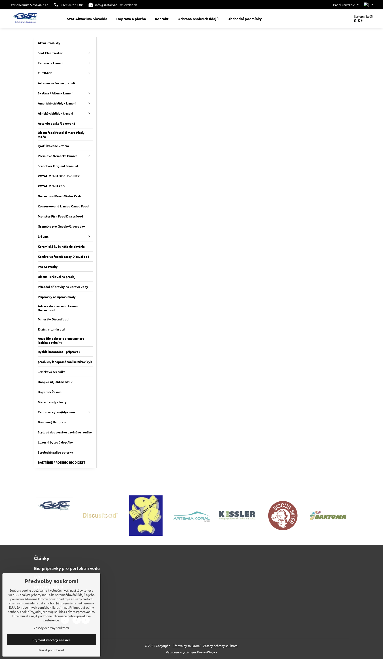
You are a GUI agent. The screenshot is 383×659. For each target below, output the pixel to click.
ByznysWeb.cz (207, 652)
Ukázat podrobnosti (51, 650)
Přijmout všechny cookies (51, 640)
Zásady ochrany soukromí (220, 646)
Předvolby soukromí (187, 646)
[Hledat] (334, 19)
